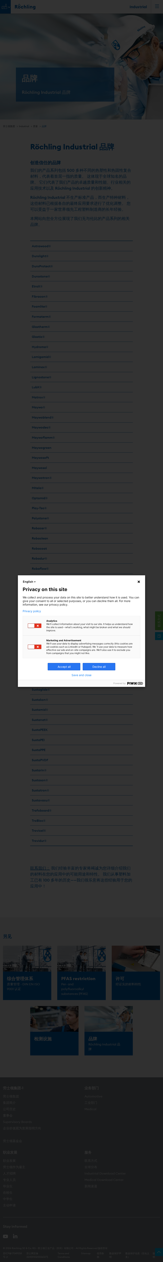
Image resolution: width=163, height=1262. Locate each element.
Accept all (64, 666)
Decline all (99, 666)
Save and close (81, 675)
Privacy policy (32, 611)
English (28, 581)
